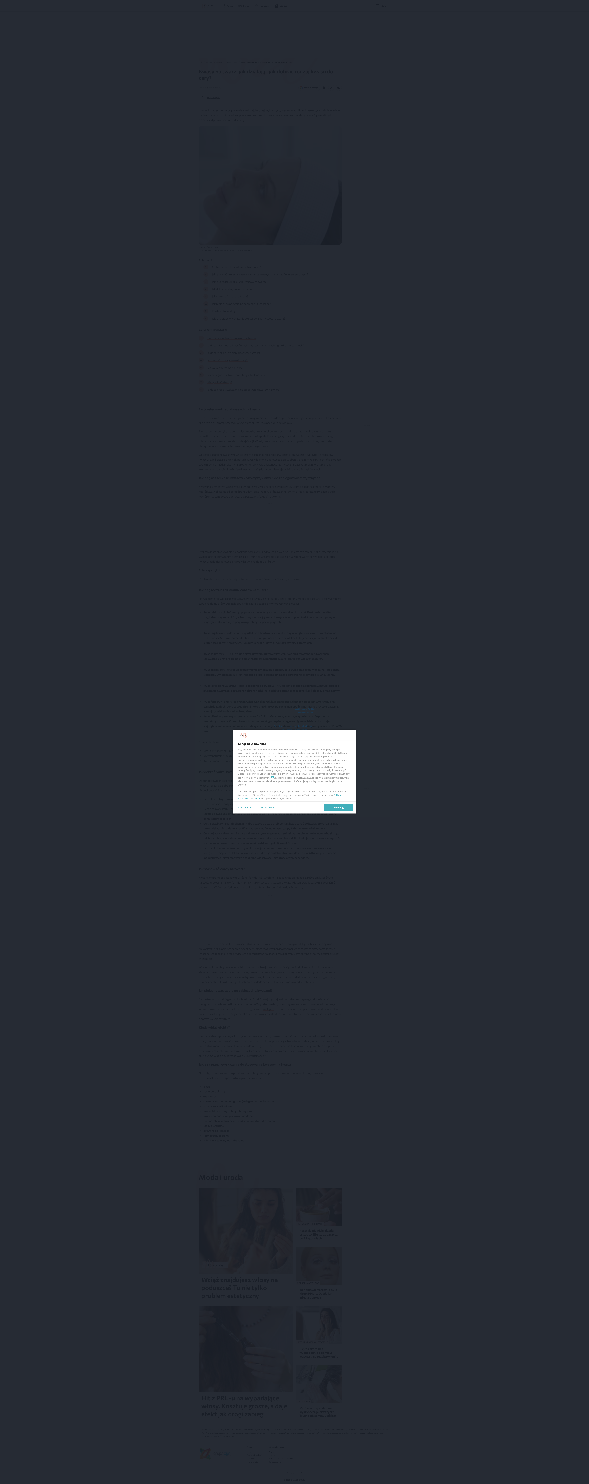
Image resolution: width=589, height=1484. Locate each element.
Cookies (256, 798)
